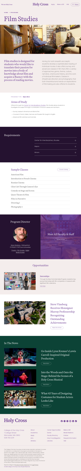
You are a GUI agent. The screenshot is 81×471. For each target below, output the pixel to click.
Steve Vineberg (16, 245)
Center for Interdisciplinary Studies (34, 105)
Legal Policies (35, 465)
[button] (75, 4)
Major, (25, 97)
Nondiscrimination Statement (22, 465)
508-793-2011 (9, 438)
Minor (28, 97)
